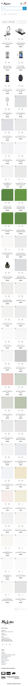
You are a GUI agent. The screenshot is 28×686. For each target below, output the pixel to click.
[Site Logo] (7, 3)
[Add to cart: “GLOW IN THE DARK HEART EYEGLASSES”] (22, 434)
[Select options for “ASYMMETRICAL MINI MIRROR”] (9, 548)
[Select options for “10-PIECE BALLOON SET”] (22, 504)
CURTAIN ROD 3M (7, 346)
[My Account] (21, 3)
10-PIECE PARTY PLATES (20, 484)
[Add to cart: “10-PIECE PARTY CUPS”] (9, 504)
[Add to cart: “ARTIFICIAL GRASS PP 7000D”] (22, 364)
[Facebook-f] (2, 644)
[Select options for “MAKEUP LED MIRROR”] (22, 571)
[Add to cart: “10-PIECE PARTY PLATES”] (22, 480)
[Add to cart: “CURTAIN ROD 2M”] (22, 319)
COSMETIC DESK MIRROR (20, 530)
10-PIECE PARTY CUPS (7, 508)
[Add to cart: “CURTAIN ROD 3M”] (9, 341)
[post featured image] (7, 31)
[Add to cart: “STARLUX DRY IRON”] (9, 526)
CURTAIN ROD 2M (21, 323)
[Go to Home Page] (1, 14)
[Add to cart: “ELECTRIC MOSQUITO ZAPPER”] (9, 109)
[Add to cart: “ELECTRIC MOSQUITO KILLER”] (9, 86)
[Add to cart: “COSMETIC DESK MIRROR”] (22, 526)
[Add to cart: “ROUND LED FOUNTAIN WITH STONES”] (9, 273)
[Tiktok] (9, 644)
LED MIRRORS (7, 551)
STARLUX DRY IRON (7, 530)
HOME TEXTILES (20, 299)
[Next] (26, 609)
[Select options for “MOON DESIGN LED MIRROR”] (9, 571)
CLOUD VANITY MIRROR (20, 552)
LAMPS (23, 252)
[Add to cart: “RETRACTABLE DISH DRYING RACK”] (22, 39)
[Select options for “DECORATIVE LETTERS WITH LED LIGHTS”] (22, 179)
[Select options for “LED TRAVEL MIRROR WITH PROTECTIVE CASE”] (9, 595)
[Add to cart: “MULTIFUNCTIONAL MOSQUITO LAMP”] (9, 62)
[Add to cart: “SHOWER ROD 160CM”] (22, 296)
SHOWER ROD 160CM (20, 300)
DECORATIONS (7, 182)
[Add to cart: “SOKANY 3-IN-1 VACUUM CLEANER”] (9, 39)
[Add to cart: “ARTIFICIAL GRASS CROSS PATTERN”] (9, 226)
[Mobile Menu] (2, 3)
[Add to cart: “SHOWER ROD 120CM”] (9, 319)
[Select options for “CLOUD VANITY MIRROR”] (22, 548)
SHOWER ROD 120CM (7, 323)
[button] (4, 22)
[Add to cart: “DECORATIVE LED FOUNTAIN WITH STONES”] (22, 273)
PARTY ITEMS (10, 252)
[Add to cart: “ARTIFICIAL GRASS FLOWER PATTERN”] (22, 203)
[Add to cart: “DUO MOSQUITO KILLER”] (22, 132)
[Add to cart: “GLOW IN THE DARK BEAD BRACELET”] (22, 457)
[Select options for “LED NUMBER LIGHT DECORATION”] (9, 179)
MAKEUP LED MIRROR (21, 575)
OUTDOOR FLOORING (7, 205)
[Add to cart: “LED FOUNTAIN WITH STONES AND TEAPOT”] (9, 296)
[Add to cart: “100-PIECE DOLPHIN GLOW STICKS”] (9, 480)
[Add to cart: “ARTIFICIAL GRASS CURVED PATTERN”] (9, 203)
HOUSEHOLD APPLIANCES (7, 42)
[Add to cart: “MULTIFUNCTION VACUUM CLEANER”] (9, 434)
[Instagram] (6, 644)
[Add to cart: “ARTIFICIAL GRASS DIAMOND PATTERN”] (22, 226)
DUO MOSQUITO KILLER (20, 136)
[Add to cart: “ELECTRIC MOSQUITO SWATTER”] (22, 156)
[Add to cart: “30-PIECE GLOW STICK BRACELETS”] (9, 457)
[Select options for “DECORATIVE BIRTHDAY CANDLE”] (9, 249)
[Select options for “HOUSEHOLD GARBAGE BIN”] (22, 595)
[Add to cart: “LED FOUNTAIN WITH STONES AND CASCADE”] (22, 249)
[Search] (25, 8)
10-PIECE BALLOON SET (20, 508)
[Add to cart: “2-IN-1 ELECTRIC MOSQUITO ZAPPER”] (22, 62)
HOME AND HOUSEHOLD (20, 42)
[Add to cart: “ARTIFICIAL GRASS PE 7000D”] (22, 410)
